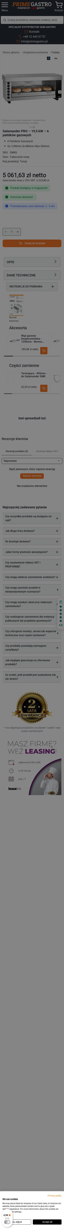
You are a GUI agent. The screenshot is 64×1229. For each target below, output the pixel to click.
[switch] (7, 1222)
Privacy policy (55, 1195)
